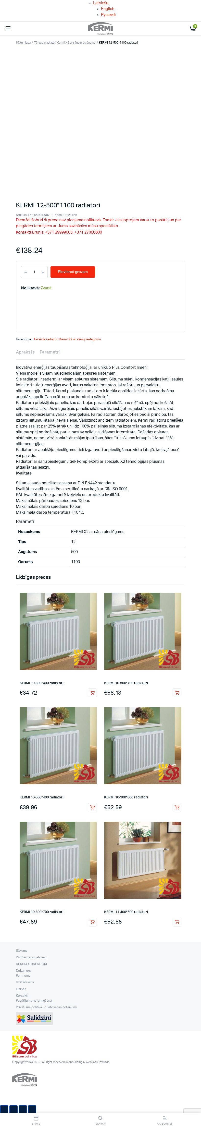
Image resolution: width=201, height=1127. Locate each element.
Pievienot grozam (92, 692)
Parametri (50, 352)
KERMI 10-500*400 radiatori (41, 797)
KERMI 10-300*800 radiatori (126, 797)
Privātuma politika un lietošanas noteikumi (46, 1007)
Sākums (21, 950)
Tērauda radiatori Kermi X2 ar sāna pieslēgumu (65, 42)
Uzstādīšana (25, 982)
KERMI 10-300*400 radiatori (41, 683)
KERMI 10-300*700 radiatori (41, 912)
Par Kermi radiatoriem (31, 957)
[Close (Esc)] (4, 1110)
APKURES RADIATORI (31, 964)
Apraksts (25, 352)
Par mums (23, 975)
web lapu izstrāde (98, 1062)
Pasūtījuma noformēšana (34, 1000)
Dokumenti (24, 971)
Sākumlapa (23, 42)
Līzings (21, 989)
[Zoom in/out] (32, 1110)
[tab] (25, 352)
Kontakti (22, 995)
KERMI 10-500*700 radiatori (126, 683)
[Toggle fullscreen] (23, 1110)
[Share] (13, 1110)
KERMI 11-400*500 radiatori (126, 912)
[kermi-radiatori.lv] (100, 28)
